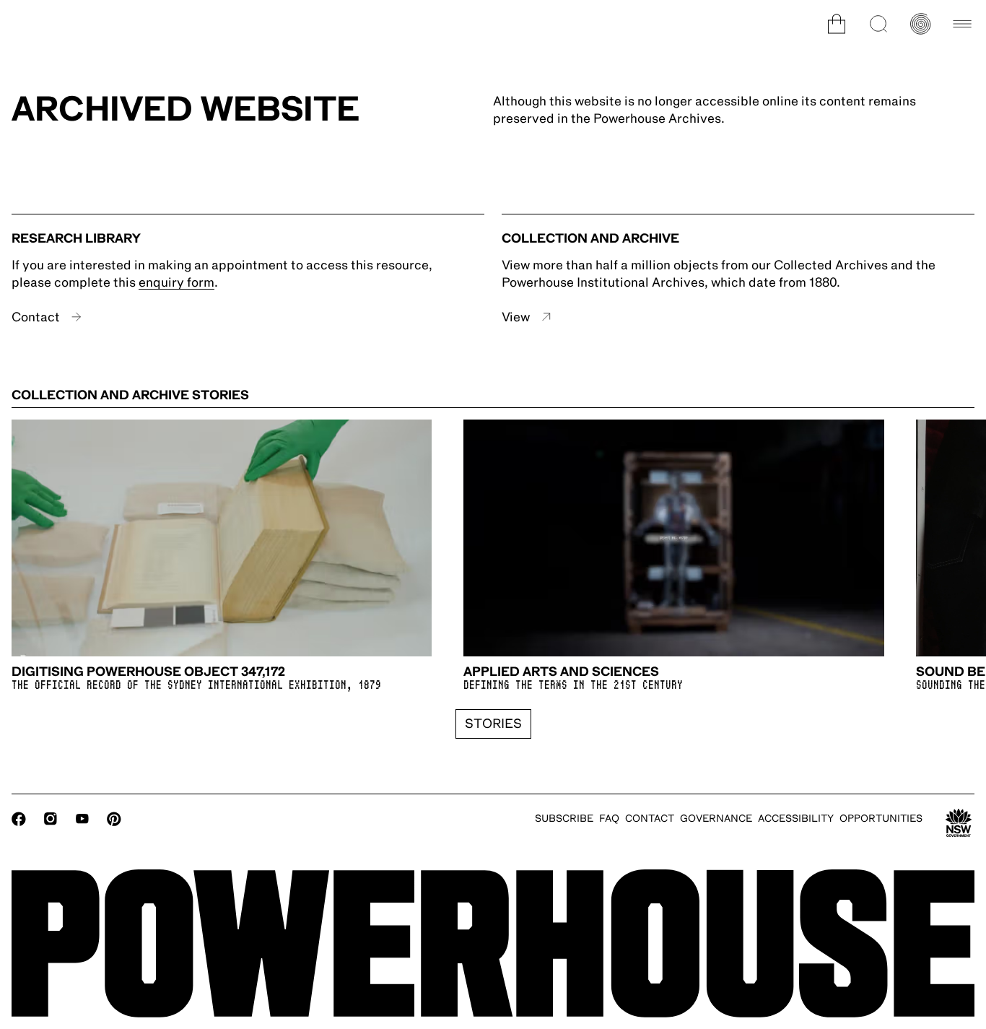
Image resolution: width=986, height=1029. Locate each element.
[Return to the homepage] (493, 943)
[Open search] (878, 24)
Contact (36, 317)
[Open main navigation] (962, 24)
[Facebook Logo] (19, 819)
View (516, 317)
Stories (493, 723)
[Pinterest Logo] (114, 819)
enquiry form (176, 282)
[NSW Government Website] (959, 823)
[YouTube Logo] (82, 819)
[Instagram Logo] (50, 819)
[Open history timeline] (920, 24)
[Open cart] (837, 24)
